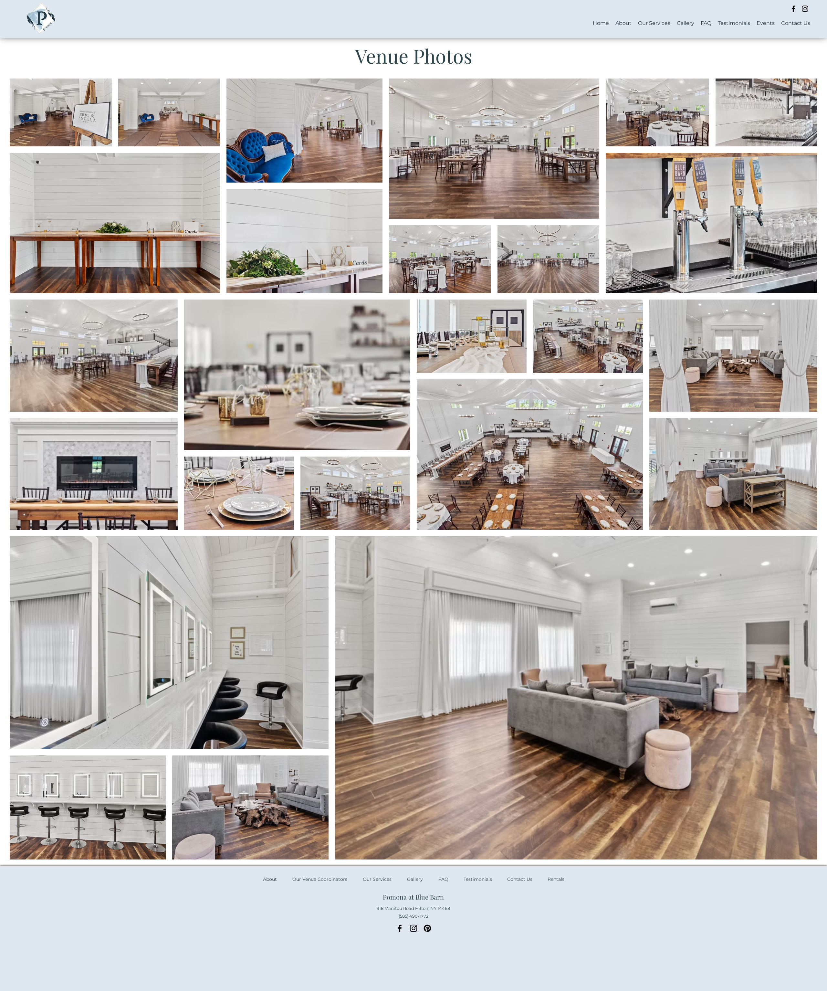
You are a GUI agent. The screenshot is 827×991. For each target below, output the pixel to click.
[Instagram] (805, 9)
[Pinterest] (427, 928)
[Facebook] (793, 9)
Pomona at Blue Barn (413, 896)
